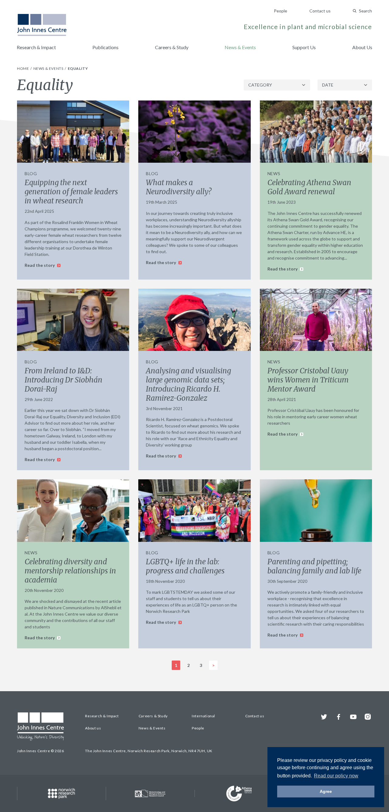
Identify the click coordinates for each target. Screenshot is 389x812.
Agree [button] (326, 791)
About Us (362, 47)
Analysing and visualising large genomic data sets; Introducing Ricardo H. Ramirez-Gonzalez (188, 384)
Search (365, 10)
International (203, 716)
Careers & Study (171, 47)
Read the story (40, 265)
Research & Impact (36, 47)
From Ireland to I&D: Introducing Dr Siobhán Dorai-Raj (63, 380)
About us (93, 728)
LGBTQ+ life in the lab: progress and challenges (185, 566)
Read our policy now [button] (336, 775)
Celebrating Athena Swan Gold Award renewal (309, 187)
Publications (105, 47)
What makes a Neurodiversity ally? (179, 187)
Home (23, 68)
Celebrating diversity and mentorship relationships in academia (70, 571)
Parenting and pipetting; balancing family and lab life (314, 566)
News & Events (240, 47)
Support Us (304, 47)
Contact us (320, 10)
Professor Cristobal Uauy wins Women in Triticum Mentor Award (308, 380)
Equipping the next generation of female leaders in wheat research (71, 192)
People (280, 10)
